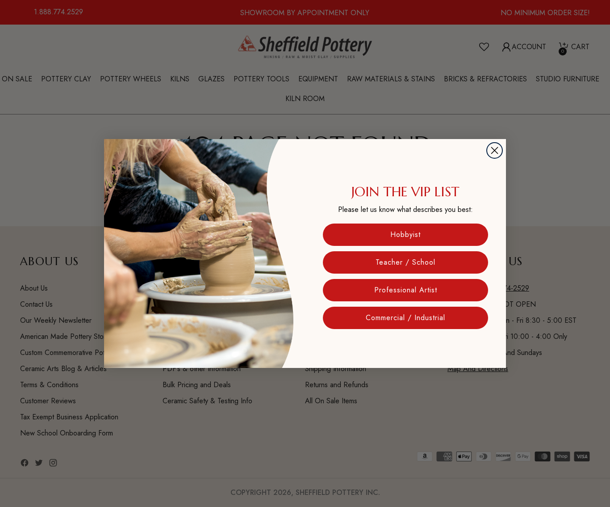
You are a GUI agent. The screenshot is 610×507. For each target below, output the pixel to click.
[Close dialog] (494, 150)
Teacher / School (405, 262)
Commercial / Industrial (405, 318)
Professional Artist (405, 290)
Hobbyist (405, 234)
